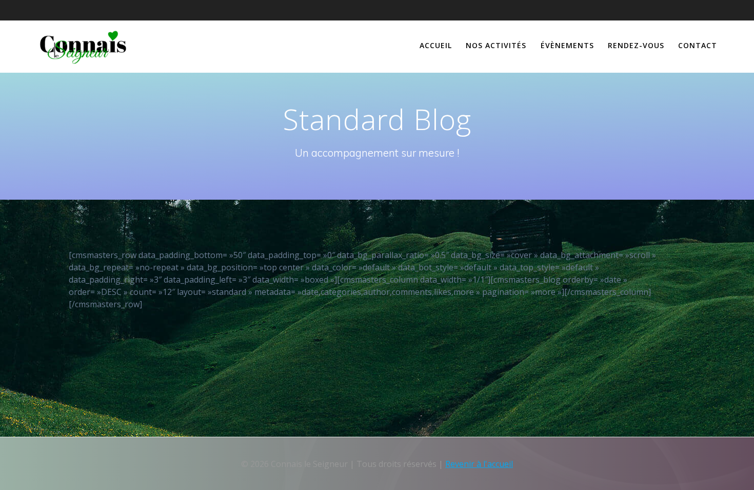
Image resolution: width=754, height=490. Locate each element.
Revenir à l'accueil (479, 464)
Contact (697, 45)
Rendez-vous (636, 45)
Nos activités (496, 45)
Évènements (567, 45)
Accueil (436, 45)
